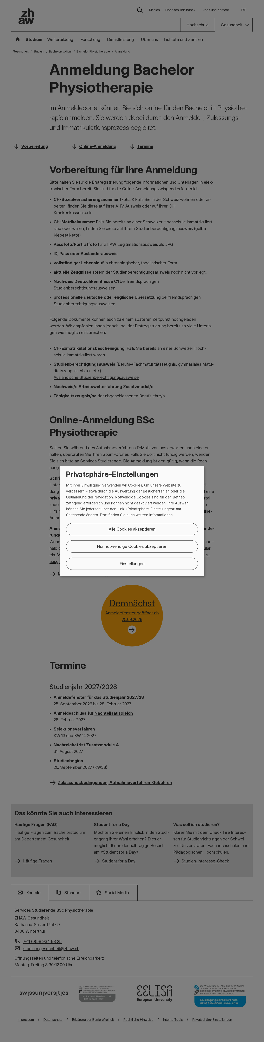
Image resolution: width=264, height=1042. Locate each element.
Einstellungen (132, 563)
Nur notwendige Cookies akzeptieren (132, 546)
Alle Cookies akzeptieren (132, 529)
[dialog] (132, 521)
